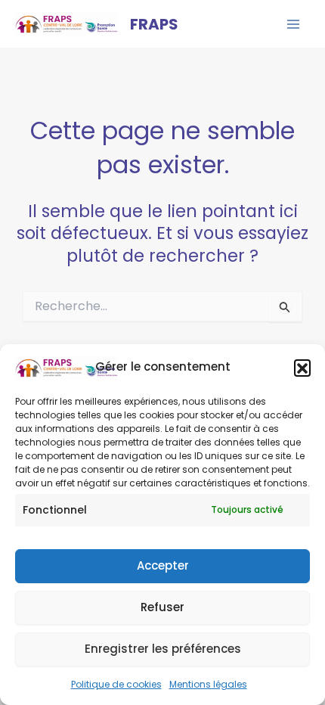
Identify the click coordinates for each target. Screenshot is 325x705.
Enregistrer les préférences (163, 649)
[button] (302, 367)
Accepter (163, 565)
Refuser (162, 607)
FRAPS (154, 24)
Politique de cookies (116, 684)
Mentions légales (208, 684)
